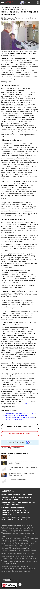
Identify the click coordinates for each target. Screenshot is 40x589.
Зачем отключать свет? (14, 419)
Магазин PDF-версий (9, 500)
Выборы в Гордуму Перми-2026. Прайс (16, 517)
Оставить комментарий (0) (20, 434)
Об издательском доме (10, 494)
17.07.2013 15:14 (5, 7)
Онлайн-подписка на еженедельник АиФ (18, 502)
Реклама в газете (24, 497)
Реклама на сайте (8, 497)
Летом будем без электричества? (18, 479)
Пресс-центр (27, 494)
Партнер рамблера (17, 579)
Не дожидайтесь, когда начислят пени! (20, 417)
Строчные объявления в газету (13, 507)
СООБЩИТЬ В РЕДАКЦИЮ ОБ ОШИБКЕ (15, 519)
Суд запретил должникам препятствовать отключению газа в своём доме (20, 414)
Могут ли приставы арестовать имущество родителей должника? (21, 462)
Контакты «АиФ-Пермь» (10, 505)
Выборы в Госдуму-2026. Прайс (13, 510)
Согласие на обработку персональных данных (17, 556)
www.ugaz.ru (30, 403)
